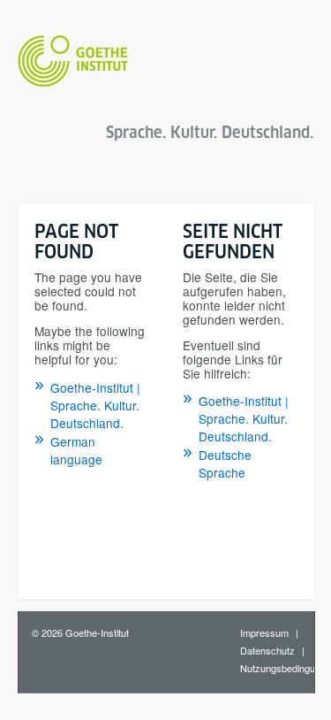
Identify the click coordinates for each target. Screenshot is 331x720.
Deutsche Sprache (225, 463)
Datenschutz (267, 650)
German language (76, 450)
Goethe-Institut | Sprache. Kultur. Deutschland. (95, 405)
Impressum (264, 632)
